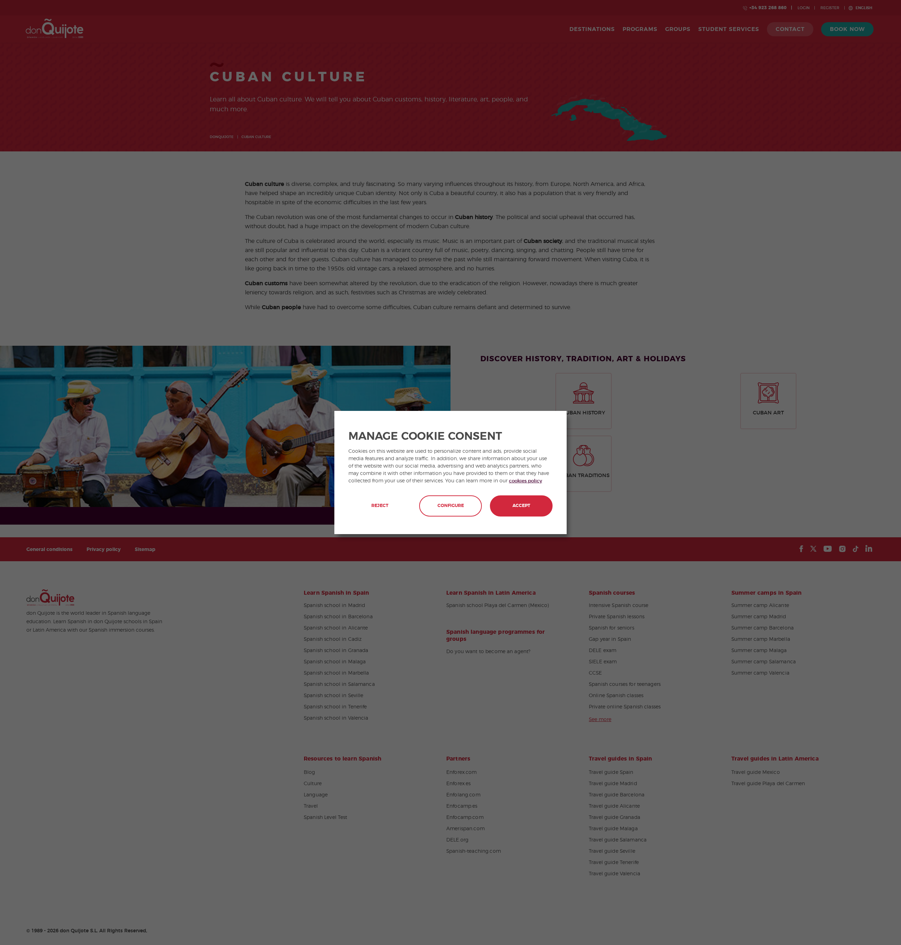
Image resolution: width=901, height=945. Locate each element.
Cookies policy (525, 480)
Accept (521, 505)
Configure (450, 505)
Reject (379, 505)
